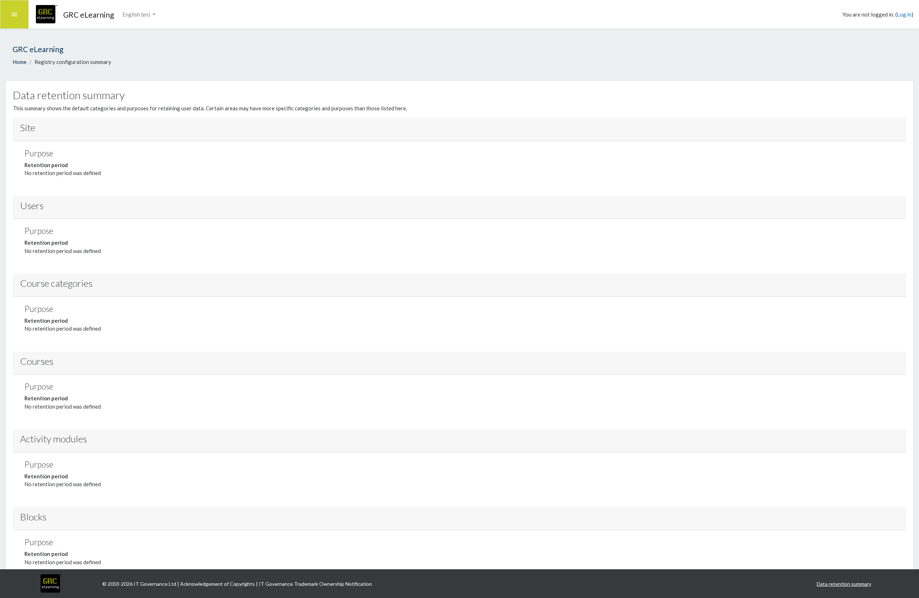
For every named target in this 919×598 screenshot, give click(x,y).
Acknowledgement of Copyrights (218, 584)
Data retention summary (844, 584)
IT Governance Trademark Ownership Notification (315, 584)
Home (20, 62)
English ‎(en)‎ (136, 14)
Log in (904, 14)
